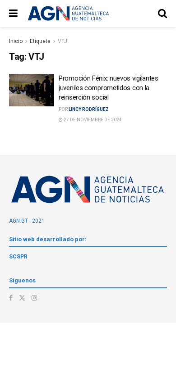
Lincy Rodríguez (89, 109)
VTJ (62, 41)
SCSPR (18, 256)
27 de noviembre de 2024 (92, 119)
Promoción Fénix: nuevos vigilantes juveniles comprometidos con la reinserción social (108, 87)
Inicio (16, 41)
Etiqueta (40, 41)
